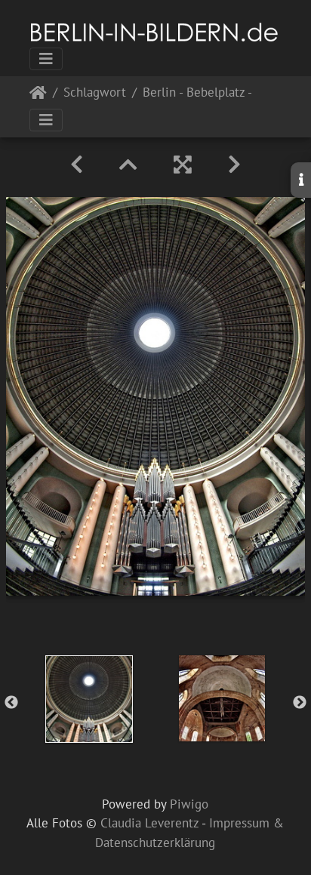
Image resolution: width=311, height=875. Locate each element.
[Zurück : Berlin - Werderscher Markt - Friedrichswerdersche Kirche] (76, 164)
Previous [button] (11, 702)
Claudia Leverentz (149, 823)
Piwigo (189, 804)
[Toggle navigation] (46, 59)
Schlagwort (94, 93)
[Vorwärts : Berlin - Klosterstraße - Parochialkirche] (234, 164)
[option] (89, 699)
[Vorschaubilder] (128, 164)
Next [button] (299, 702)
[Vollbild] (183, 164)
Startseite (38, 95)
